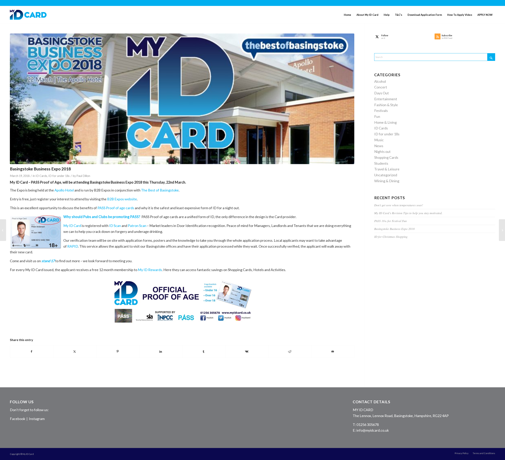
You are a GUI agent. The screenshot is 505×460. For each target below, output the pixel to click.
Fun (377, 116)
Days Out (381, 93)
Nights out (382, 151)
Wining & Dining (386, 181)
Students (381, 163)
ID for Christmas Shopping (391, 237)
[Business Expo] (182, 98)
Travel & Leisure (386, 169)
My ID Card (72, 225)
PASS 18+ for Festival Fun (390, 221)
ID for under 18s (59, 175)
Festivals (381, 110)
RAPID (72, 246)
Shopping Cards (386, 157)
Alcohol (380, 81)
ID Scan (115, 225)
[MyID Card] (28, 14)
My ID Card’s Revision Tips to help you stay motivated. (408, 213)
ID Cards (41, 175)
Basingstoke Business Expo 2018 (394, 229)
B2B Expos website (122, 199)
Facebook (17, 418)
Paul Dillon (83, 175)
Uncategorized (385, 175)
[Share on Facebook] (31, 352)
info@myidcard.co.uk (372, 430)
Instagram (37, 418)
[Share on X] (74, 352)
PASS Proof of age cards (115, 208)
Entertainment (385, 99)
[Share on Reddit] (289, 352)
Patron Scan (137, 225)
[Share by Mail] (332, 352)
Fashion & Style (386, 105)
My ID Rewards (150, 270)
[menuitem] (347, 14)
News (378, 146)
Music (379, 140)
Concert (380, 87)
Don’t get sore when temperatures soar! (398, 205)
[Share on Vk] (246, 352)
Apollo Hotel (64, 190)
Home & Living (385, 122)
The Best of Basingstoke (160, 190)
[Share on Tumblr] (203, 352)
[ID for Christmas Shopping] (3, 230)
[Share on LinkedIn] (160, 352)
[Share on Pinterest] (117, 352)
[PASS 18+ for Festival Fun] (502, 230)
